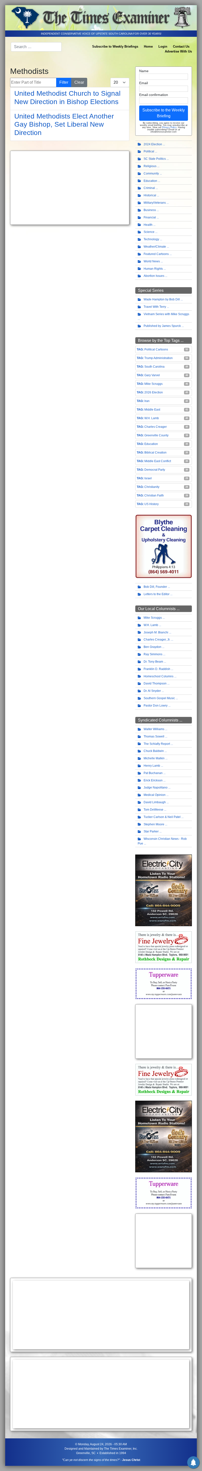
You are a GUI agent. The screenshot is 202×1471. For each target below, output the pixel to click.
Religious (150, 166)
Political (149, 151)
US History (151, 504)
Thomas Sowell (154, 736)
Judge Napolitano (156, 787)
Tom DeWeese (153, 809)
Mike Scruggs (153, 384)
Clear (79, 82)
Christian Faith (154, 495)
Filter (63, 82)
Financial (150, 217)
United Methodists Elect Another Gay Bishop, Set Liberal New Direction (64, 124)
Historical (150, 195)
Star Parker (151, 831)
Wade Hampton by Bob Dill (162, 299)
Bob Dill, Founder (155, 586)
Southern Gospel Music (159, 698)
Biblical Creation (155, 452)
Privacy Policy (169, 127)
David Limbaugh (155, 802)
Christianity (151, 487)
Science (149, 232)
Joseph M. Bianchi (156, 632)
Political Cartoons (156, 349)
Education (150, 181)
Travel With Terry (155, 306)
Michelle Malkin (154, 758)
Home (148, 46)
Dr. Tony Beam (153, 661)
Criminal (149, 188)
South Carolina (154, 366)
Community (151, 173)
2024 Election (153, 144)
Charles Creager (155, 426)
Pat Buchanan (153, 773)
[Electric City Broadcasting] (163, 890)
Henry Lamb (152, 765)
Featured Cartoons (156, 254)
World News (152, 261)
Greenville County (156, 435)
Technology (151, 239)
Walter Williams (154, 729)
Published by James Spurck (162, 326)
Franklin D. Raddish (157, 669)
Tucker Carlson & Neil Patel (162, 817)
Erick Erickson (153, 780)
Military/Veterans (155, 202)
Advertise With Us (178, 51)
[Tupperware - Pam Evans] (163, 983)
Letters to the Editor (156, 594)
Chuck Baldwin (154, 751)
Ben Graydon (152, 647)
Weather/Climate (155, 246)
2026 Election (153, 392)
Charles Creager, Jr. (157, 639)
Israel (148, 478)
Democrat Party (154, 469)
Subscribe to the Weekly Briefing (163, 113)
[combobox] (36, 47)
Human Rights (153, 268)
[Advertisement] (70, 187)
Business (150, 210)
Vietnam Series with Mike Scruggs (166, 314)
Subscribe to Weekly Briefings (115, 46)
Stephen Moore (154, 824)
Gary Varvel (152, 375)
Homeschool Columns (158, 676)
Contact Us (181, 46)
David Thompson (155, 683)
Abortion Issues (154, 276)
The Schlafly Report (157, 744)
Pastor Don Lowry (156, 705)
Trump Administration (158, 358)
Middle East (152, 409)
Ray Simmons (153, 654)
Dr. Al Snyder (152, 691)
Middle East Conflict (157, 461)
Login (162, 46)
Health (148, 225)
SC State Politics (155, 158)
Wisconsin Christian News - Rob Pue (162, 841)
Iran (147, 401)
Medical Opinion (155, 795)
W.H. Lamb (151, 418)
